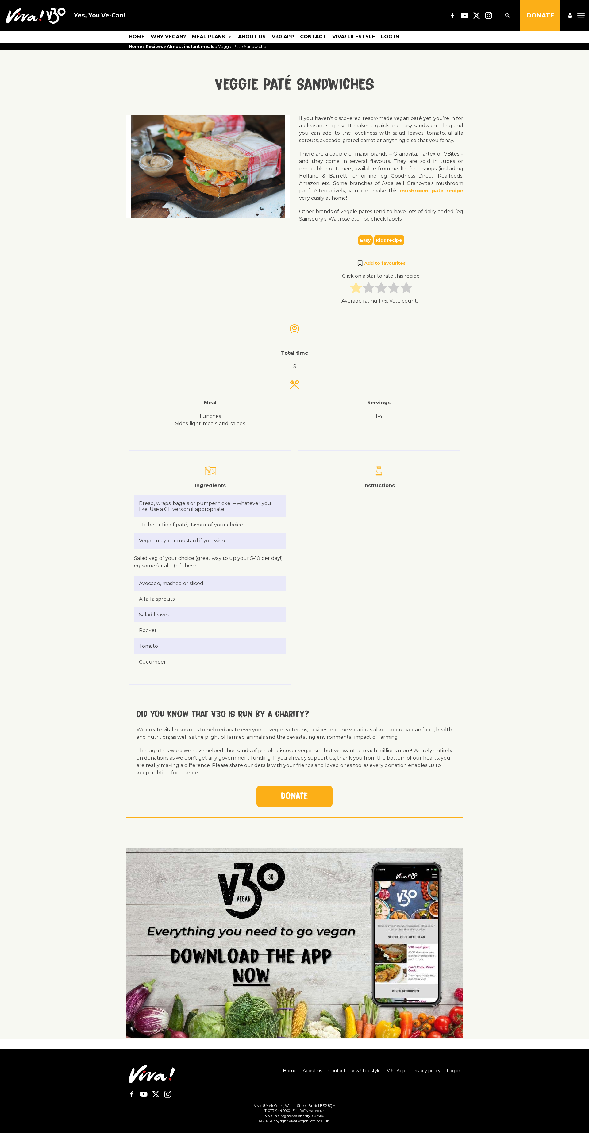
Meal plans (208, 37)
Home (136, 37)
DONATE (540, 15)
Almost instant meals (190, 46)
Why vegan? (168, 37)
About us (252, 37)
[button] (381, 263)
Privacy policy (426, 1070)
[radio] (356, 288)
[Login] (570, 15)
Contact (313, 37)
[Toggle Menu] (581, 15)
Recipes (154, 46)
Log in (390, 37)
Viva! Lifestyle (353, 37)
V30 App (283, 37)
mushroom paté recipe (431, 191)
